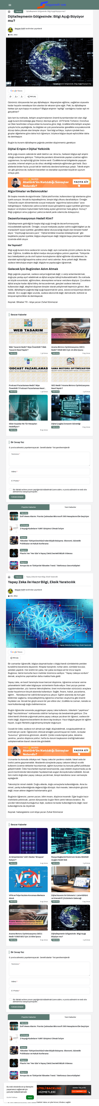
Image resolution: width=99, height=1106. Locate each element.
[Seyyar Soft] (51, 5)
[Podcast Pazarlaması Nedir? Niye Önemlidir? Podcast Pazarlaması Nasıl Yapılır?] (28, 374)
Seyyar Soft (20, 29)
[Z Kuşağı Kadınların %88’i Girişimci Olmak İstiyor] (49, 528)
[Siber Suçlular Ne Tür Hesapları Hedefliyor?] (28, 413)
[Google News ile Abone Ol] (16, 90)
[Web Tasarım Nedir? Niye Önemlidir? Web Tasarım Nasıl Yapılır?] (28, 336)
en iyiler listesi (53, 1102)
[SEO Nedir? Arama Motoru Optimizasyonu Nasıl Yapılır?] (70, 374)
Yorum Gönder (17, 497)
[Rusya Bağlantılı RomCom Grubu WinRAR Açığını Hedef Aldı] (70, 846)
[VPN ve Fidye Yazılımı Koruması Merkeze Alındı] (28, 884)
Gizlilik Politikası (12, 1097)
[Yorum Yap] (10, 96)
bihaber (62, 1102)
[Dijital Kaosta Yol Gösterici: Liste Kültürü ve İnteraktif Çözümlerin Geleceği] (70, 884)
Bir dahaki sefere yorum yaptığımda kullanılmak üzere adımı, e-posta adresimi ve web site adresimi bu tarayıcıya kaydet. (50, 491)
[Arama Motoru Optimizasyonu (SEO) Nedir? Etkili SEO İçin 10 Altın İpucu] (70, 336)
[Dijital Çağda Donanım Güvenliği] (70, 413)
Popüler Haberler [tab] (28, 507)
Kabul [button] (30, 1097)
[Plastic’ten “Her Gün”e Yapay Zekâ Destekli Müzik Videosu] (49, 553)
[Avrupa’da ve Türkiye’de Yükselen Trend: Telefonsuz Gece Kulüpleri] (49, 565)
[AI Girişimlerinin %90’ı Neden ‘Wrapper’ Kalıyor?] (28, 846)
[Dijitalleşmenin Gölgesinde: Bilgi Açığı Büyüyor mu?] (70, 923)
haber (45, 1102)
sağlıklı (68, 1102)
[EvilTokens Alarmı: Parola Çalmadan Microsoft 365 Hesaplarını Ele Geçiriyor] (49, 516)
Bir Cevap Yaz (17, 442)
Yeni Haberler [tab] (70, 507)
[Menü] (10, 5)
